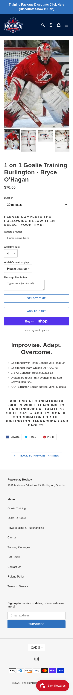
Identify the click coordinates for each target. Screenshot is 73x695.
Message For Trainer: (16, 277)
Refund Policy (16, 576)
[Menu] (67, 25)
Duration (8, 197)
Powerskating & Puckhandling (25, 527)
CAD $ (35, 647)
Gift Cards (13, 557)
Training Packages (18, 547)
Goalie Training (16, 508)
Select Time (36, 298)
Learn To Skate (16, 517)
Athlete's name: (13, 231)
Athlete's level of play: (17, 262)
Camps (11, 537)
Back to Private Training (39, 455)
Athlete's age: (12, 247)
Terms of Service (17, 586)
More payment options (37, 330)
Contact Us (14, 566)
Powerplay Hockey (30, 683)
